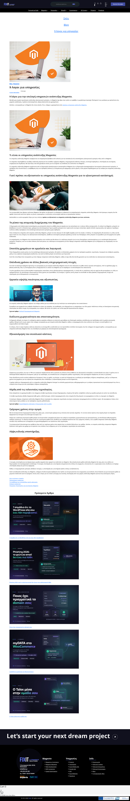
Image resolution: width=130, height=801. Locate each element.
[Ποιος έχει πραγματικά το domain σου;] (44, 604)
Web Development (51, 767)
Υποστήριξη (72, 764)
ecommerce (15, 478)
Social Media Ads (74, 767)
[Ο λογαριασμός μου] (97, 4)
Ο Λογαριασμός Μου (98, 773)
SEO (70, 771)
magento (21, 478)
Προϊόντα (72, 776)
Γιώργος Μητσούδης (14, 92)
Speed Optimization (51, 771)
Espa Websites (73, 773)
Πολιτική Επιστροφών (99, 769)
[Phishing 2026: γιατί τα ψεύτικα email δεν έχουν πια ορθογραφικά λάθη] (44, 559)
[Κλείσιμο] (1, 790)
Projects (71, 762)
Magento (16, 84)
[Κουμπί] (115, 737)
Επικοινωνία (96, 762)
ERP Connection (50, 769)
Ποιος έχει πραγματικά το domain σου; (20, 627)
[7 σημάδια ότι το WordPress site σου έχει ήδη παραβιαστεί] (44, 515)
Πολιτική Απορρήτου (99, 767)
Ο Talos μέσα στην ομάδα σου (18, 716)
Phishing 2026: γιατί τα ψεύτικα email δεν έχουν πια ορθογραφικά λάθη (30, 582)
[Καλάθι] (100, 4)
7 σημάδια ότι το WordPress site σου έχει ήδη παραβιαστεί (26, 538)
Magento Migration (51, 764)
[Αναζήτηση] (73, 4)
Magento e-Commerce (52, 762)
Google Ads (72, 769)
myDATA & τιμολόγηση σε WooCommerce (21, 672)
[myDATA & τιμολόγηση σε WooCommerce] (44, 649)
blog (10, 478)
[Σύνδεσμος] (9, 4)
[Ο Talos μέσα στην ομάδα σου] (44, 694)
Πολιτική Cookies (98, 764)
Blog (10, 84)
